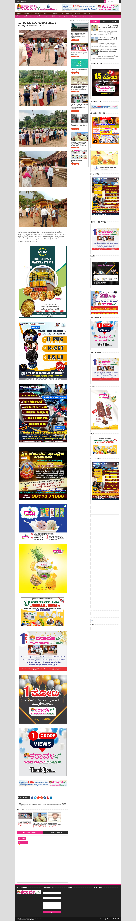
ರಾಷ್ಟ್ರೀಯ (46, 13)
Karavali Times (28, 918)
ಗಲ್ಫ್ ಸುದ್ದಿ (91, 13)
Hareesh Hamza (30, 919)
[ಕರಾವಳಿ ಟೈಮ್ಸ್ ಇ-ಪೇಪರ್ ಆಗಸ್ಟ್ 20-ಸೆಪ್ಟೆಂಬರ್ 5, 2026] (79, 151)
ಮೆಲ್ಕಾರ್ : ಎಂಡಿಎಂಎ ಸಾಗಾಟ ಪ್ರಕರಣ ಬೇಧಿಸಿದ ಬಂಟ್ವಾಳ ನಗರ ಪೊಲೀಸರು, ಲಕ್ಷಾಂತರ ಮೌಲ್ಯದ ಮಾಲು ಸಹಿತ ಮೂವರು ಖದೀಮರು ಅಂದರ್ (107, 51)
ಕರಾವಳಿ (72, 20)
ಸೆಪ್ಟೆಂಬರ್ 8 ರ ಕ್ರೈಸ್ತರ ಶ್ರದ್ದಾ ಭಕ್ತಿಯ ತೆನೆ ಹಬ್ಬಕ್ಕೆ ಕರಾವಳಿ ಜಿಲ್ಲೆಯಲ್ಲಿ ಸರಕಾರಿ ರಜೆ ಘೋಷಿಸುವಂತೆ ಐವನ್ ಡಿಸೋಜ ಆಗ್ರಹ (78, 144)
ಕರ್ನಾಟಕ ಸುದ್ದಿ (37, 13)
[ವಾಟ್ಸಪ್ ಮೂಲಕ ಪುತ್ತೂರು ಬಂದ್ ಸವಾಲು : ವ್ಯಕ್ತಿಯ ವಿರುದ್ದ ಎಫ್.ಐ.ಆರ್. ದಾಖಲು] (79, 60)
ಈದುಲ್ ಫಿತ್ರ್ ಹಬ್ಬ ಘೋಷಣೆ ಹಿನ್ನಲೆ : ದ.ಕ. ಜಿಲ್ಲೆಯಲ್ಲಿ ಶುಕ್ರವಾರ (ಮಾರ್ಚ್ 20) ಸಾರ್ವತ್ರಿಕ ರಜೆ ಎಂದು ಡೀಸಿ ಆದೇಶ (108, 27)
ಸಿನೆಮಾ (84, 13)
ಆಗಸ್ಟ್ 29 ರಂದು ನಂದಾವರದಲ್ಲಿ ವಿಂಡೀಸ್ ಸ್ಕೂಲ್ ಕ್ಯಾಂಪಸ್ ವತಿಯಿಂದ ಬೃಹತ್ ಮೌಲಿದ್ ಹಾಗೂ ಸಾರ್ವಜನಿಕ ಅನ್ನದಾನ (79, 87)
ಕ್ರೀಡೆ (62, 13)
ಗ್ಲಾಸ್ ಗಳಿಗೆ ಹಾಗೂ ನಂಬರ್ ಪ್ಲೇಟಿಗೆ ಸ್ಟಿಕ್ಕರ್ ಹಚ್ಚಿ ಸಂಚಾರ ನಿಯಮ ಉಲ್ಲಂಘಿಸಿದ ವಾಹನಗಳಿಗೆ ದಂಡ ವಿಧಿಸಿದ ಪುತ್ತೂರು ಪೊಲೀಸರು (78, 35)
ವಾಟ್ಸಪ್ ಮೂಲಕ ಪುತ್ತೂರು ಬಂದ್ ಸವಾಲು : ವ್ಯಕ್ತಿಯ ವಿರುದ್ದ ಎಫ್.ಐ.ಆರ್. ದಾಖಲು (79, 70)
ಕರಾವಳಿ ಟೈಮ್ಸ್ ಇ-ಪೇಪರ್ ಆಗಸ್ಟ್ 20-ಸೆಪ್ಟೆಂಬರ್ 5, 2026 (78, 161)
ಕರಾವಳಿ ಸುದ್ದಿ (27, 13)
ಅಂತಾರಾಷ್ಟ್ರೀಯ (54, 13)
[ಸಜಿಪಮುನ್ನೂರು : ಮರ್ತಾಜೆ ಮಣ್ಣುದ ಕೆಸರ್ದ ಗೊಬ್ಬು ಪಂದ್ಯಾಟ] (79, 44)
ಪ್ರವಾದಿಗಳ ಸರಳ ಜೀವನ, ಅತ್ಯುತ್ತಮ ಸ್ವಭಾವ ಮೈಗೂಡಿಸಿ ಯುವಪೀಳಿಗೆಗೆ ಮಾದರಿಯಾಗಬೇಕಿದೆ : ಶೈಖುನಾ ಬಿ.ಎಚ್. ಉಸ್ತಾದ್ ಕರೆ (79, 106)
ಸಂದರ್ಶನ (77, 13)
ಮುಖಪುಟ (19, 13)
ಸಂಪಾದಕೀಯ (69, 13)
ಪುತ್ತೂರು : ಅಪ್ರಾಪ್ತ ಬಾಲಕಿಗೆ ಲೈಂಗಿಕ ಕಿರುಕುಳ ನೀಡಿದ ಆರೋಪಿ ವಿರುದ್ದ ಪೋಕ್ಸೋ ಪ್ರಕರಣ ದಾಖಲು (79, 125)
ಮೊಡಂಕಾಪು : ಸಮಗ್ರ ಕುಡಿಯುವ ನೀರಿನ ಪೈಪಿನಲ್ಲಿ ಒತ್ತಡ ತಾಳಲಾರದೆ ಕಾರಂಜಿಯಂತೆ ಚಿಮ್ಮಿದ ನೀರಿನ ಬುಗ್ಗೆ (107, 39)
